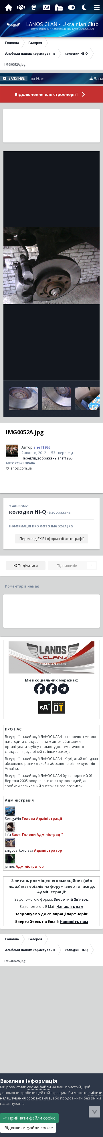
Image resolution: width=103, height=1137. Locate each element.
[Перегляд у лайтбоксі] (51, 265)
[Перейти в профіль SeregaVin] (10, 811)
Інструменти (75, 370)
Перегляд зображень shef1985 (47, 458)
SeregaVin (13, 818)
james (10, 866)
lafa (8, 834)
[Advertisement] (51, 125)
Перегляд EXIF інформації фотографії (51, 538)
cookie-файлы (39, 1087)
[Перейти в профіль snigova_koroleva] (10, 842)
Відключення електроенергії (46, 94)
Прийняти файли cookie (31, 1118)
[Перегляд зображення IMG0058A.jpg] (23, 398)
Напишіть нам (69, 906)
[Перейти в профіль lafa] (10, 827)
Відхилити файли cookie (28, 1127)
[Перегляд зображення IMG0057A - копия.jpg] (56, 398)
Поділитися (27, 565)
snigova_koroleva (19, 850)
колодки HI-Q (27, 511)
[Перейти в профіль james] (10, 858)
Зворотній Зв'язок (71, 899)
